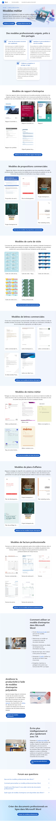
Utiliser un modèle (9, 23)
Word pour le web (42, 632)
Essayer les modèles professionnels (28, 814)
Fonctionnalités (15, 2)
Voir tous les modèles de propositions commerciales (28, 230)
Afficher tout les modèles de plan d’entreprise (28, 530)
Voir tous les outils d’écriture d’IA (39, 762)
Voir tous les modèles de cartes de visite (28, 305)
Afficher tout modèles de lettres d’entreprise (28, 380)
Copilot (42, 656)
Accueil (4, 7)
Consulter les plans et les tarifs (29, 2)
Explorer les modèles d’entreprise (12, 715)
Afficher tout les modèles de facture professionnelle (28, 607)
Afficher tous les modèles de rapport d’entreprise (28, 154)
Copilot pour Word (42, 740)
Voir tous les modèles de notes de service (28, 455)
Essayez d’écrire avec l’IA (23, 23)
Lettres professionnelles (13, 7)
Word (6, 2)
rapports (8, 703)
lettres (23, 703)
